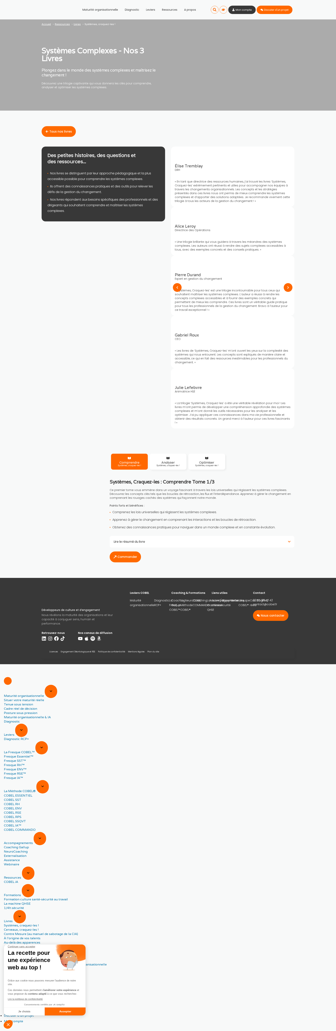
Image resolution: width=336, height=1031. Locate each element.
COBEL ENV (13, 808)
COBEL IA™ (12, 825)
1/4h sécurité (14, 908)
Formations (13, 895)
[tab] (129, 462)
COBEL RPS (12, 817)
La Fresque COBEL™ (19, 752)
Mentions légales (136, 651)
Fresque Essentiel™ (18, 756)
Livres (8, 921)
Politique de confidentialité (111, 651)
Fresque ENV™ (15, 769)
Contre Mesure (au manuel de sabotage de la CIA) (41, 934)
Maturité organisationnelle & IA (27, 717)
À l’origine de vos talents (22, 938)
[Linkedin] (44, 638)
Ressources (169, 10)
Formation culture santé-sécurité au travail (36, 899)
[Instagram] (50, 638)
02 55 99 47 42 (263, 600)
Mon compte (13, 1021)
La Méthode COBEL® (20, 791)
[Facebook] (56, 638)
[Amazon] (99, 638)
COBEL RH (12, 804)
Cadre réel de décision (20, 709)
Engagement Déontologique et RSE (78, 651)
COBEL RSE (12, 813)
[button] (215, 10)
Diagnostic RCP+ (161, 603)
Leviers (150, 10)
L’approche (230, 600)
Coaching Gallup (178, 603)
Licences (53, 651)
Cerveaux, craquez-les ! (21, 930)
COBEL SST (12, 800)
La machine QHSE (17, 904)
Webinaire (11, 864)
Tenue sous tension (18, 704)
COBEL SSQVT (15, 821)
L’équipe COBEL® (244, 603)
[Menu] (8, 681)
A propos (190, 10)
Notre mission (217, 603)
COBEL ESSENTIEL (18, 795)
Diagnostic (132, 10)
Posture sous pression (20, 713)
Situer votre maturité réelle (24, 700)
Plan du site (153, 651)
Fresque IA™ (13, 778)
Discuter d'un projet (19, 1016)
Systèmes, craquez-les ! (21, 925)
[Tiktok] (62, 638)
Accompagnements (19, 843)
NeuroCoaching (196, 600)
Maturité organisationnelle (100, 10)
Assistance (12, 860)
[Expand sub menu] (51, 691)
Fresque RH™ (14, 765)
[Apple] (86, 638)
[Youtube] (80, 638)
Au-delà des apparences (22, 942)
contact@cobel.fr (265, 604)
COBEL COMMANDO (20, 830)
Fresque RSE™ (15, 774)
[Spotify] (92, 638)
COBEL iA (11, 882)
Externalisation (15, 856)
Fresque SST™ (15, 761)
